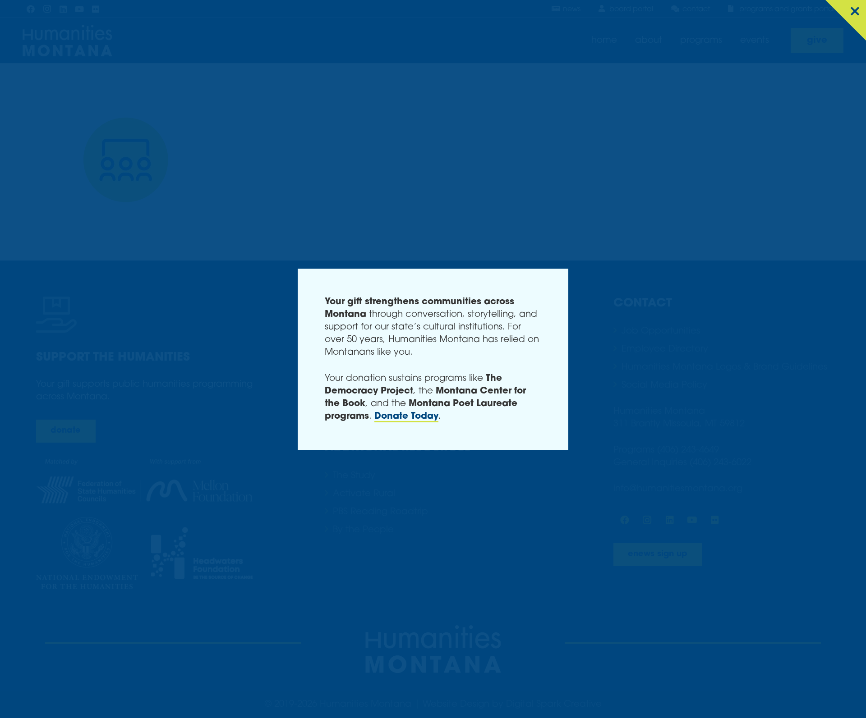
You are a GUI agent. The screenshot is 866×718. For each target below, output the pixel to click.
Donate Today (406, 416)
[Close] (845, 20)
